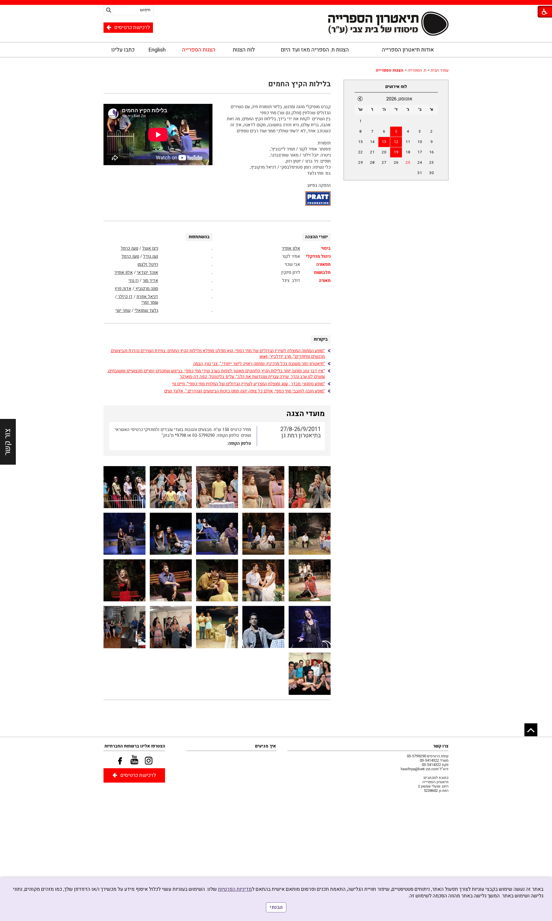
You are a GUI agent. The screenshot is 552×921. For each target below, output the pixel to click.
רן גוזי (134, 280)
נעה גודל (150, 256)
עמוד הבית (439, 70)
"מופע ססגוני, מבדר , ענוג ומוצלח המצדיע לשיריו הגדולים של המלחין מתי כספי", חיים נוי (248, 384)
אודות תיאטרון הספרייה (408, 50)
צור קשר (7, 441)
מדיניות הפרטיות (235, 889)
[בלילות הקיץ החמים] (310, 487)
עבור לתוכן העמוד (276, 29)
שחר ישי (123, 310)
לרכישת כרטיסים (132, 27)
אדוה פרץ (122, 288)
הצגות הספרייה (198, 50)
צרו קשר (440, 746)
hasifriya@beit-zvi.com (420, 769)
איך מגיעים (265, 746)
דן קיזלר (125, 296)
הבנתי (276, 907)
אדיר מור (150, 280)
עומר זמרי (149, 302)
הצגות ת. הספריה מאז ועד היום (315, 50)
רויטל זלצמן (147, 264)
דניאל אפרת (147, 296)
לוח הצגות (244, 50)
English (157, 50)
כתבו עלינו (123, 50)
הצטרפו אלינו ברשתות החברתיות (134, 746)
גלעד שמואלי (146, 310)
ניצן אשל (150, 248)
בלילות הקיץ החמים (299, 84)
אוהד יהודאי (147, 272)
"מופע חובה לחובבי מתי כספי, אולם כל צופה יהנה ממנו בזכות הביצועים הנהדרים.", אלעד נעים (244, 391)
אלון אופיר (291, 248)
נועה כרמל (129, 248)
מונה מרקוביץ (146, 288)
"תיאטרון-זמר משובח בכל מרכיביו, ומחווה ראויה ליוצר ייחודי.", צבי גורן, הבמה (259, 364)
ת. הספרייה (417, 70)
